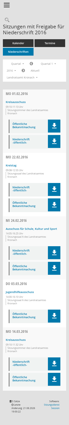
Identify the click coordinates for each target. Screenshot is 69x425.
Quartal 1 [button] (47, 64)
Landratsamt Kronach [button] (21, 77)
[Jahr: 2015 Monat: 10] (31, 63)
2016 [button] (10, 70)
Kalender (18, 43)
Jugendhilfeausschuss (20, 292)
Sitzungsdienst (51, 406)
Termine (50, 43)
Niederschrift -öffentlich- (21, 141)
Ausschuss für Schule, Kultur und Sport (31, 229)
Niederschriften (18, 52)
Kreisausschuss (16, 102)
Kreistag (11, 165)
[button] (54, 126)
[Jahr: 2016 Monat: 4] (23, 70)
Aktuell (35, 70)
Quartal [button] (16, 64)
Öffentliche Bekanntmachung (23, 125)
